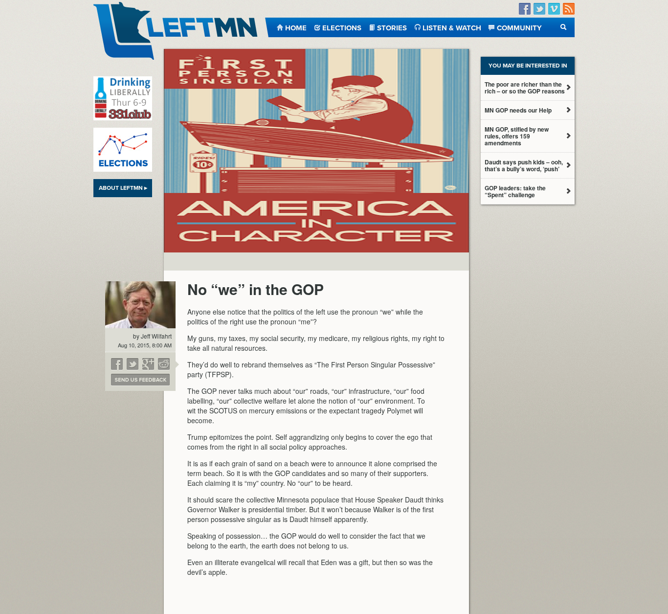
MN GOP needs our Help (518, 110)
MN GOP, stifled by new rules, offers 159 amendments (517, 136)
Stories (392, 27)
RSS (569, 9)
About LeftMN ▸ (123, 187)
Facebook (525, 9)
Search (563, 27)
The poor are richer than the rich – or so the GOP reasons (525, 87)
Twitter (539, 9)
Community (519, 27)
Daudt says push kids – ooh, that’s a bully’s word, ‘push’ (524, 165)
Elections (341, 27)
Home (296, 27)
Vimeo (554, 9)
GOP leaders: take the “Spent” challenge (515, 191)
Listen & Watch (452, 27)
